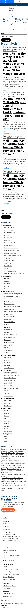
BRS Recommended (8, 593)
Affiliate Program (8, 558)
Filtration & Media (9, 317)
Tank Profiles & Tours (10, 261)
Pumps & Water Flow (10, 335)
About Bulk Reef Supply (9, 550)
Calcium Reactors (9, 309)
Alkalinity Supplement (10, 373)
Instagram (6, 521)
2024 (5, 441)
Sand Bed (7, 393)
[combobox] (14, 36)
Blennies (6, 278)
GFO (5, 418)
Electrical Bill (8, 383)
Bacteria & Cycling (9, 304)
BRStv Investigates (9, 232)
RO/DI (6, 429)
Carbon (6, 413)
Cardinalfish (7, 281)
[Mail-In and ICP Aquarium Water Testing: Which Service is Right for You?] (15, 138)
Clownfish (7, 284)
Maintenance (8, 330)
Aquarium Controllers (10, 299)
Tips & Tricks (8, 266)
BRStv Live (7, 235)
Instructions (6, 588)
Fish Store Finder (8, 596)
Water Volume (8, 396)
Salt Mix (6, 347)
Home (3, 29)
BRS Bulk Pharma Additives (12, 306)
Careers (5, 553)
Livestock (7, 327)
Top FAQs (7, 268)
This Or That (7, 263)
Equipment (7, 357)
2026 (5, 436)
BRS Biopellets (8, 411)
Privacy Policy (5, 607)
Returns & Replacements (10, 572)
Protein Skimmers (9, 337)
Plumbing (7, 332)
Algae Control (8, 403)
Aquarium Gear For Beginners (13, 294)
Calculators (6, 591)
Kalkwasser (7, 421)
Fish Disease (8, 406)
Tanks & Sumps (8, 350)
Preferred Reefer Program (10, 569)
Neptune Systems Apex (11, 248)
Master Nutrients (9, 245)
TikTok (4, 523)
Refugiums (7, 340)
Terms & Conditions (8, 560)
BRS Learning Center (12, 29)
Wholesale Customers (9, 579)
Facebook (5, 518)
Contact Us (6, 567)
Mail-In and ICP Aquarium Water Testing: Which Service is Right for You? (14, 147)
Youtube (5, 520)
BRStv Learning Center (9, 586)
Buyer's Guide (8, 238)
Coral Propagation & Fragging (13, 312)
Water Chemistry (9, 368)
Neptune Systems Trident (11, 250)
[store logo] (14, 9)
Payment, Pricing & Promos (11, 574)
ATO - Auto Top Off (9, 301)
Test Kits (6, 353)
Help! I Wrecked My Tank (11, 243)
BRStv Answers (8, 230)
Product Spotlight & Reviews (12, 256)
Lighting (6, 324)
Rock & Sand (8, 345)
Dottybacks (7, 286)
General (6, 416)
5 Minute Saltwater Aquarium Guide (14, 274)
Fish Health (7, 240)
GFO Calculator (8, 385)
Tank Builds (7, 258)
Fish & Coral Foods (9, 319)
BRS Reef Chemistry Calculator (13, 375)
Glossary (6, 360)
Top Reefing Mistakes (10, 271)
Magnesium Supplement (11, 388)
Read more (6, 90)
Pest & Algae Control (10, 253)
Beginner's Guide (9, 227)
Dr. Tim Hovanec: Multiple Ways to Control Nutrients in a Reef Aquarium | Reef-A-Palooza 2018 (14, 109)
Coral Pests (7, 401)
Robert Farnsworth (13, 77)
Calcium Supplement (10, 378)
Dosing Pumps (8, 314)
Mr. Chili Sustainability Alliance (11, 555)
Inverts (6, 289)
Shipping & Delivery (8, 577)
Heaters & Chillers (9, 322)
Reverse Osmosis (9, 342)
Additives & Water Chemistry (12, 296)
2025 (5, 439)
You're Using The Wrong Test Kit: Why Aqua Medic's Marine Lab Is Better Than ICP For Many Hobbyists (14, 64)
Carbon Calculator (9, 380)
